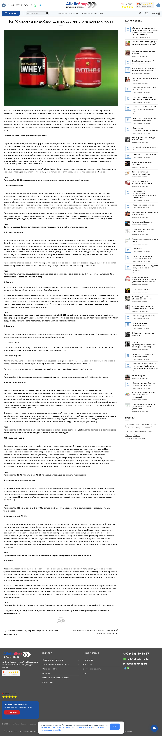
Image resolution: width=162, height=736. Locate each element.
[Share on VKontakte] (59, 621)
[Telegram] (39, 5)
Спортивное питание (52, 660)
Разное (129, 435)
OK (114, 727)
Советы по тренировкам (135, 439)
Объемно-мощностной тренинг (143, 334)
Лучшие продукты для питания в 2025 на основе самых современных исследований (145, 31)
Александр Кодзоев (142, 222)
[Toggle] (78, 660)
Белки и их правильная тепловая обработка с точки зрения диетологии (145, 366)
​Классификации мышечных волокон (142, 182)
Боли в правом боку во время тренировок (144, 384)
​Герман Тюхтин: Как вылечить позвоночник (144, 98)
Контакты (73, 13)
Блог (101, 13)
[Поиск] (140, 13)
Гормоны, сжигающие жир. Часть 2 (143, 230)
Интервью (130, 428)
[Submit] (47, 13)
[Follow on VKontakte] (4, 5)
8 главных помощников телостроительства (144, 119)
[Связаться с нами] (154, 728)
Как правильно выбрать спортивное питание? (144, 69)
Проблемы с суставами (143, 431)
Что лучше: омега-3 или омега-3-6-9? (144, 89)
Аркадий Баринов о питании (142, 163)
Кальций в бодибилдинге (145, 147)
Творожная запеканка (143, 205)
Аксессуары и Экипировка (55, 664)
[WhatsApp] (35, 5)
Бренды (46, 673)
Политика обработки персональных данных (21, 731)
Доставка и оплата (88, 13)
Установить (12, 712)
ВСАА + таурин (139, 376)
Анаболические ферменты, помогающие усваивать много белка (144, 279)
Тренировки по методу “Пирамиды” (143, 139)
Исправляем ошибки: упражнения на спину (143, 307)
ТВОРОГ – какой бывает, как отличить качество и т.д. (144, 109)
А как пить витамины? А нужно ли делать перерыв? (144, 395)
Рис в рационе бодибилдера (140, 324)
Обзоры (148, 428)
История (139, 428)
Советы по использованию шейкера (145, 129)
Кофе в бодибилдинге (144, 316)
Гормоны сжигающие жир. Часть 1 (145, 240)
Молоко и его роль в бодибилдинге (143, 355)
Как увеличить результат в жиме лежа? (145, 213)
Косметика (47, 682)
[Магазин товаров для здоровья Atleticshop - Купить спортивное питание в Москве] (81, 5)
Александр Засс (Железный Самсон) (142, 298)
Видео (153, 424)
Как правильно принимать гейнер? (145, 79)
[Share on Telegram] (63, 621)
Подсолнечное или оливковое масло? (142, 257)
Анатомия (145, 424)
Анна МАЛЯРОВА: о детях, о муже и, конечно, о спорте (145, 268)
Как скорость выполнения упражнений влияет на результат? (144, 194)
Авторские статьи (132, 424)
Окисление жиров (141, 289)
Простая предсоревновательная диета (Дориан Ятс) (144, 345)
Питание (129, 431)
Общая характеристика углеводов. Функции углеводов (143, 406)
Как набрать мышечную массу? (143, 52)
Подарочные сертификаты (55, 678)
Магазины (62, 13)
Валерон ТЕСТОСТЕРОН (144, 155)
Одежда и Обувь (50, 669)
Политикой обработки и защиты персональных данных (67, 727)
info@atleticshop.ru (135, 663)
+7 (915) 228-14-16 (137, 658)
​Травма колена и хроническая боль (141, 173)
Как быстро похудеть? (143, 61)
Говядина (137, 249)
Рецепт (136, 435)
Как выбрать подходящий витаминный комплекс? (144, 43)
